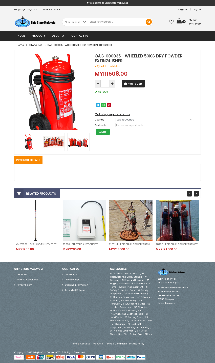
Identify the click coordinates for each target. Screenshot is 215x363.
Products (39, 35)
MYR (56, 9)
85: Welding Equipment (122, 330)
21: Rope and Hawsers (133, 280)
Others (148, 334)
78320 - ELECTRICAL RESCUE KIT (80, 244)
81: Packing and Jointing (136, 327)
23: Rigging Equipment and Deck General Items (130, 283)
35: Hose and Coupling (136, 293)
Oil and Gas (35, 45)
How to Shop (72, 279)
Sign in (197, 9)
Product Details (28, 160)
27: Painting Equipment (131, 286)
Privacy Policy (24, 284)
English (31, 9)
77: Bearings (118, 324)
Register (183, 9)
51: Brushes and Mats (134, 303)
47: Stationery (128, 300)
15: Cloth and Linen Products (125, 273)
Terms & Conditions (27, 279)
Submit (103, 132)
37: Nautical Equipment (122, 297)
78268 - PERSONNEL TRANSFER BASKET (177, 244)
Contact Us (79, 35)
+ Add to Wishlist (107, 66)
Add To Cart (135, 83)
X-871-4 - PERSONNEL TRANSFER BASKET (131, 244)
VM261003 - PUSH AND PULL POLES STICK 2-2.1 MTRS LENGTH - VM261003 (37, 244)
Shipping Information (76, 284)
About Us (58, 35)
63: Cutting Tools (134, 317)
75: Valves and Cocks (141, 320)
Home (21, 35)
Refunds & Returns (75, 290)
